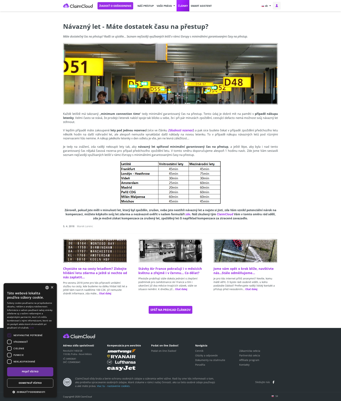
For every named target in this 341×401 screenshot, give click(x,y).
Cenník (199, 350)
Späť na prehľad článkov (170, 310)
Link (32, 327)
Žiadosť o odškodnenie (115, 5)
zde (187, 214)
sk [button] (266, 5)
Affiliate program (249, 360)
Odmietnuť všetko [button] (30, 382)
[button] (166, 5)
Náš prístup (145, 5)
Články (183, 5)
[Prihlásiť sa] (277, 6)
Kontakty (244, 364)
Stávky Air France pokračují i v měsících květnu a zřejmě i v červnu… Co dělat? (170, 270)
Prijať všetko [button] (30, 371)
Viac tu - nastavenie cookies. (113, 386)
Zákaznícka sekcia (249, 350)
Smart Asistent (201, 5)
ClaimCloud (78, 6)
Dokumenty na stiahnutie (210, 360)
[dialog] (30, 340)
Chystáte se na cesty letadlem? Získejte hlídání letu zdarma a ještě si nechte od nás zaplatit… (95, 272)
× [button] (52, 287)
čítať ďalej (105, 293)
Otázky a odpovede (206, 355)
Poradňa (200, 364)
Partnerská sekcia (249, 355)
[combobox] (47, 287)
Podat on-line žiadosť (163, 350)
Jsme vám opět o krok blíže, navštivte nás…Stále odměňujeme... (243, 270)
